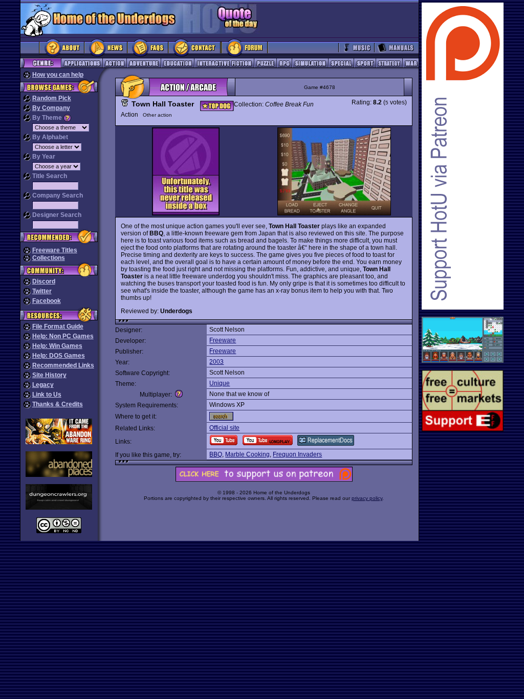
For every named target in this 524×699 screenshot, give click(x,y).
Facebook (46, 300)
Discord (43, 281)
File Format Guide (57, 326)
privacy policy (367, 498)
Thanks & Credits (57, 404)
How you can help (57, 74)
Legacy (43, 384)
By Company (51, 108)
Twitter (42, 291)
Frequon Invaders (297, 454)
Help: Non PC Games (63, 336)
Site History (49, 375)
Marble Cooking (247, 454)
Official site (224, 427)
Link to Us (46, 394)
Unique (219, 383)
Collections (48, 257)
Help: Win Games (57, 346)
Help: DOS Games (58, 355)
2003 (216, 361)
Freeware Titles (54, 250)
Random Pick (51, 98)
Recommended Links (63, 365)
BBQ (215, 454)
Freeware (222, 340)
